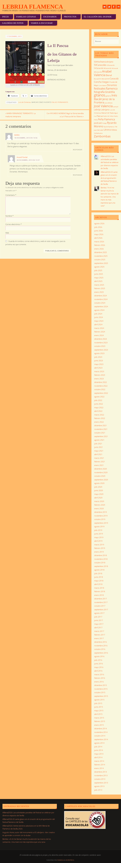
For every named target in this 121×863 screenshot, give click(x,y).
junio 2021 (98, 447)
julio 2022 (98, 400)
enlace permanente (60, 102)
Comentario (10, 195)
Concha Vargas (101, 81)
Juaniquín (115, 107)
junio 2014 (98, 750)
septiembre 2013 (101, 783)
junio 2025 (98, 274)
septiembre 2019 (101, 523)
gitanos (99, 95)
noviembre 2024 (101, 299)
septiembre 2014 (101, 739)
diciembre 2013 (100, 772)
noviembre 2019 (101, 516)
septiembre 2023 (101, 350)
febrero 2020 (99, 505)
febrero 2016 (99, 678)
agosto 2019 (99, 526)
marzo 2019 (99, 544)
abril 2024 (98, 324)
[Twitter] (109, 7)
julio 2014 (98, 746)
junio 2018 (98, 577)
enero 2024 (99, 335)
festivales (99, 88)
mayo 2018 (98, 580)
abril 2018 (98, 584)
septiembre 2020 (101, 479)
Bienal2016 (97, 79)
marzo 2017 (99, 631)
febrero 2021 (99, 461)
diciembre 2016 (100, 642)
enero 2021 (99, 465)
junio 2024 (98, 317)
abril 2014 (98, 757)
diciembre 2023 (100, 339)
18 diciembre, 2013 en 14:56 (25, 138)
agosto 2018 (99, 570)
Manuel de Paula (107, 113)
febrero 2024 (99, 331)
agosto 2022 (99, 396)
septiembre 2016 (101, 653)
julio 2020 (98, 487)
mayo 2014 (98, 754)
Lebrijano (105, 109)
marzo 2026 (99, 241)
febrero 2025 (99, 288)
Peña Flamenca (106, 119)
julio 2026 (98, 227)
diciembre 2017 (100, 598)
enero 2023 (99, 378)
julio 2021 (98, 443)
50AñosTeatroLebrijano (103, 61)
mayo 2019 (98, 537)
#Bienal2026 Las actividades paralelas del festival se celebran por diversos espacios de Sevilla (110, 162)
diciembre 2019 (100, 512)
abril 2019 (98, 541)
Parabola (60, 860)
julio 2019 (98, 530)
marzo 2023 (99, 371)
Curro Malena (102, 85)
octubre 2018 (99, 562)
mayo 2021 (98, 451)
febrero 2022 (99, 418)
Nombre (9, 216)
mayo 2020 (98, 494)
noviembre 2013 (101, 775)
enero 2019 (99, 552)
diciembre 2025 (100, 252)
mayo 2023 (98, 364)
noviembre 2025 (101, 256)
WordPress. (70, 860)
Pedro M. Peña (108, 116)
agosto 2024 (99, 310)
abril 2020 (98, 497)
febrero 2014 (99, 764)
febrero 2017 (99, 635)
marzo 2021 (99, 458)
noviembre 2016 (101, 645)
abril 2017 (98, 627)
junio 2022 (98, 404)
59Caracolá (115, 68)
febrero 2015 (99, 721)
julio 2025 (98, 270)
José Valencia (103, 106)
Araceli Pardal (22, 157)
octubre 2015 (99, 692)
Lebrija (97, 109)
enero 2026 (99, 249)
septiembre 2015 (101, 696)
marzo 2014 (99, 761)
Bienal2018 (105, 79)
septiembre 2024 (101, 306)
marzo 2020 (99, 501)
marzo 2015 (99, 718)
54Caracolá (98, 68)
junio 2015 (98, 707)
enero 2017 (99, 638)
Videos (114, 130)
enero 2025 (99, 292)
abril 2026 (98, 238)
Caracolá (114, 78)
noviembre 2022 (101, 386)
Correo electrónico (13, 224)
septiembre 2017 (101, 609)
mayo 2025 (98, 277)
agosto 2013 (99, 786)
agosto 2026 (99, 223)
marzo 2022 (99, 415)
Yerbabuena (98, 133)
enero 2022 (99, 422)
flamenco (112, 88)
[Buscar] (116, 42)
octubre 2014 (99, 736)
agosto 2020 (99, 483)
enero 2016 (99, 681)
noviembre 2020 (101, 472)
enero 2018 (99, 595)
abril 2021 (98, 454)
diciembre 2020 (100, 469)
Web (7, 233)
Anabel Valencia (103, 73)
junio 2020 (98, 490)
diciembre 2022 (100, 382)
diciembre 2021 (100, 425)
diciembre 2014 (100, 728)
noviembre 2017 (101, 602)
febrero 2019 (99, 548)
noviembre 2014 (101, 732)
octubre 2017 (99, 606)
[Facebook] (114, 7)
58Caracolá (107, 68)
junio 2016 (98, 663)
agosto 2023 (99, 353)
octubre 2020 (99, 476)
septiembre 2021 (101, 436)
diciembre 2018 (100, 555)
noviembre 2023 (101, 342)
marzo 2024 (99, 328)
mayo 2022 (98, 407)
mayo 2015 (98, 710)
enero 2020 (99, 508)
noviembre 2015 (101, 689)
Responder (77, 150)
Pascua (100, 116)
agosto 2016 (99, 656)
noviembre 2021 (101, 429)
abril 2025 (98, 281)
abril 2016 (98, 671)
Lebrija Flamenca (32, 7)
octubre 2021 (99, 433)
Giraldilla (110, 92)
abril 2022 (98, 411)
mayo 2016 (98, 667)
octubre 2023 (99, 346)
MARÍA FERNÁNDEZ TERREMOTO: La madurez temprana (20, 115)
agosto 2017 (99, 613)
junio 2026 (98, 230)
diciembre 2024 (100, 295)
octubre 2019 (99, 519)
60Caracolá (98, 72)
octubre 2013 (99, 779)
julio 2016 (98, 660)
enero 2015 (99, 725)
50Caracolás (100, 64)
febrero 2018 (99, 591)
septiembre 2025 (101, 263)
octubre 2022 (99, 389)
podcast (98, 122)
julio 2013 (98, 790)
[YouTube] (105, 7)
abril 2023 (98, 368)
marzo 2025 (99, 285)
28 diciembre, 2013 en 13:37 (28, 160)
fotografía (99, 92)
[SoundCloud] (118, 7)
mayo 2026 (98, 234)
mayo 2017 (98, 624)
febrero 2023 (99, 375)
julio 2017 (98, 617)
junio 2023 (98, 360)
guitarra (108, 96)
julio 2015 (98, 703)
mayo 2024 (98, 321)
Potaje (104, 123)
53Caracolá (110, 65)
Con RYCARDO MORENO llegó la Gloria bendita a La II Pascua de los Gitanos (65, 115)
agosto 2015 (99, 699)
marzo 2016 (99, 674)
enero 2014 (99, 768)
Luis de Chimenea (24, 102)
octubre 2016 (99, 649)
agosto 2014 (99, 743)
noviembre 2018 (101, 559)
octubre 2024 (99, 303)
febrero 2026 (99, 245)
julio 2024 (98, 314)
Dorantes (112, 85)
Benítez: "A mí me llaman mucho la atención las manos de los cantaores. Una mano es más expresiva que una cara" (110, 196)
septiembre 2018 (101, 566)
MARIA (16, 135)
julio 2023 (98, 357)
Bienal (109, 75)
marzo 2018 (99, 588)
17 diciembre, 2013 (14, 36)
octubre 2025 (99, 259)
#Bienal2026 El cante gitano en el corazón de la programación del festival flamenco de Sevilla (109, 178)
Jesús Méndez (108, 103)
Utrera (107, 129)
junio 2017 (98, 620)
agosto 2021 (99, 440)
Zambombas (102, 136)
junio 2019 (98, 534)
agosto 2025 (99, 267)
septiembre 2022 (101, 393)
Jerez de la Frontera (104, 100)
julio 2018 (98, 573)
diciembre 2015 (100, 685)
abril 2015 (98, 714)
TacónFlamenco (109, 127)
